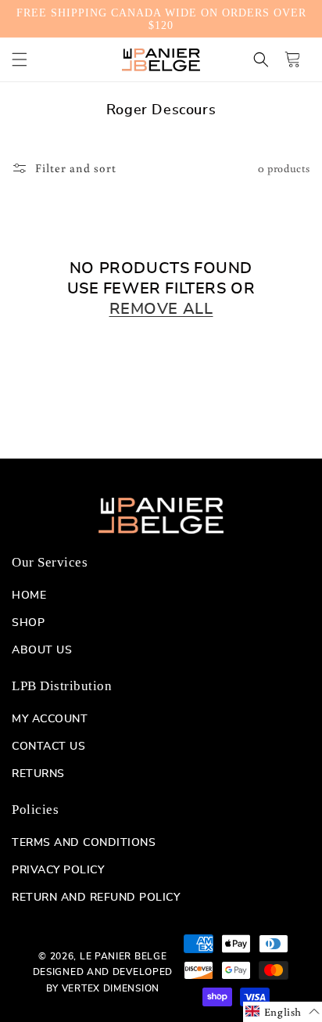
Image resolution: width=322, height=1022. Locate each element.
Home (29, 595)
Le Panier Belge (123, 956)
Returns (38, 773)
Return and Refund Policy (96, 897)
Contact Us (48, 746)
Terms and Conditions (84, 842)
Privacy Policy (58, 870)
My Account (50, 719)
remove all (161, 309)
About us (42, 650)
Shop (28, 622)
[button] (19, 59)
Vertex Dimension (110, 988)
